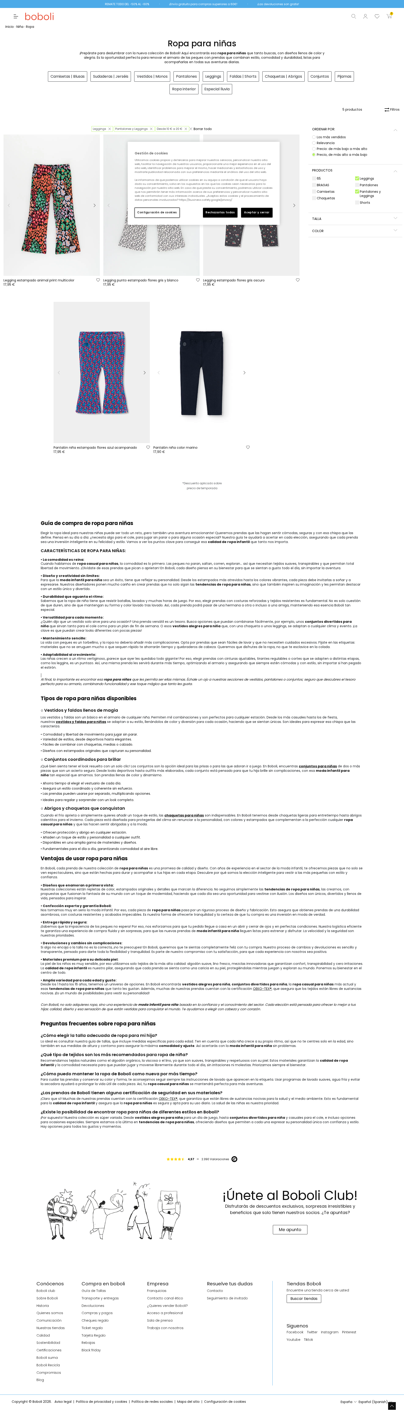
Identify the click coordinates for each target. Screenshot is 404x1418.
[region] (204, 183)
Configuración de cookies (157, 212)
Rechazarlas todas (220, 212)
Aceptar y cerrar (256, 212)
